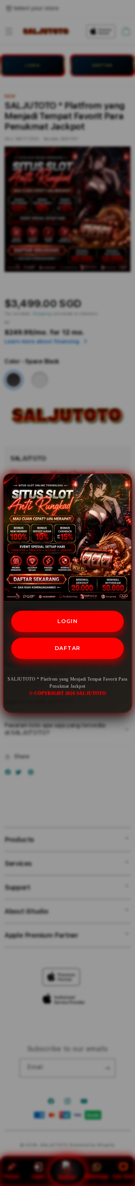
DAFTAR (68, 648)
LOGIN (67, 621)
